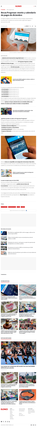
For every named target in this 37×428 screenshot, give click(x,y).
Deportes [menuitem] (11, 416)
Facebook (1, 421)
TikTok (8, 421)
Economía (3, 9)
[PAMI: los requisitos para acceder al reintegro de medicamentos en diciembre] (6, 173)
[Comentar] (34, 26)
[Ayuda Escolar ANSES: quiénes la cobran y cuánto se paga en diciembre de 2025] (6, 80)
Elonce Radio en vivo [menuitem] (22, 415)
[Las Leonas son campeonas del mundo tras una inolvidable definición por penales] (18, 353)
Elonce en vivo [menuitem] (21, 414)
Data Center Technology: (33, 425)
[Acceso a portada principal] (18, 6)
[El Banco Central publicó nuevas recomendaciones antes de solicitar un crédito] (4, 238)
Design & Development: (35, 425)
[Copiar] (28, 26)
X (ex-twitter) (3, 421)
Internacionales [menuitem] (12, 415)
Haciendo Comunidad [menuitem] (22, 408)
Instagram (6, 421)
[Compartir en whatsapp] (25, 26)
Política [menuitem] (11, 413)
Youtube (9, 421)
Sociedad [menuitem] (11, 414)
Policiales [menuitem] (11, 412)
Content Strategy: (31, 425)
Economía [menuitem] (11, 417)
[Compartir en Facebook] (27, 26)
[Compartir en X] (30, 26)
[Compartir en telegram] (32, 26)
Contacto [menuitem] (29, 413)
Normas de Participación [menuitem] (31, 412)
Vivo (35, 6)
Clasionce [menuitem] (20, 413)
